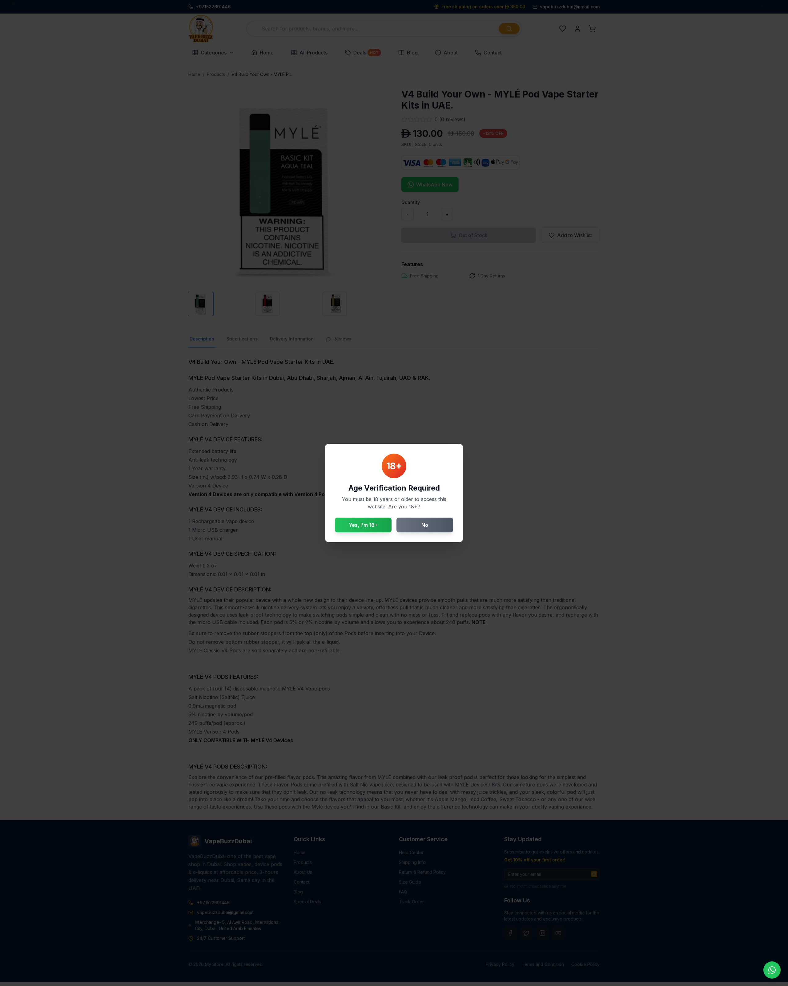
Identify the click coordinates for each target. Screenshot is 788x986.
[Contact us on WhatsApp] (772, 970)
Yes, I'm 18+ (363, 525)
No (424, 525)
